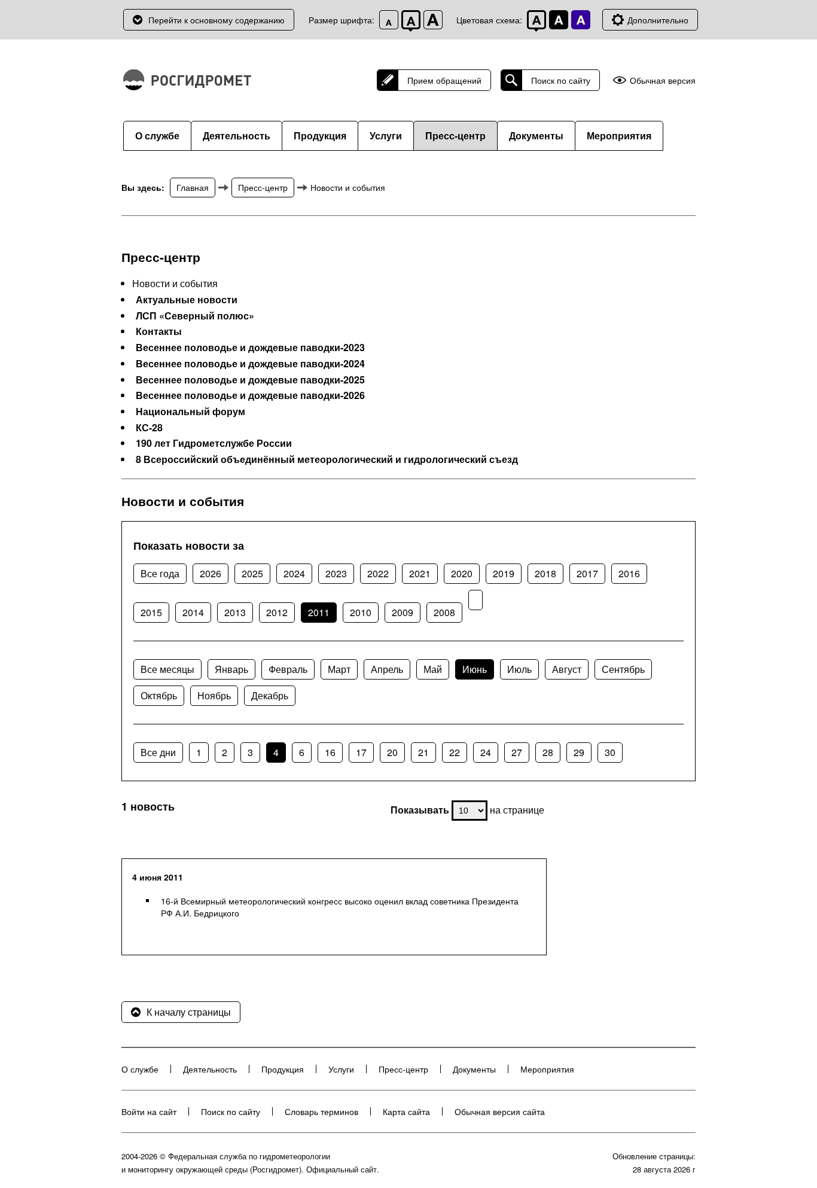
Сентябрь (623, 669)
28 (547, 752)
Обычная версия (663, 80)
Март (339, 669)
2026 (210, 573)
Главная (192, 187)
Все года (160, 573)
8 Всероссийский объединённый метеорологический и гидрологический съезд (327, 459)
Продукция (320, 135)
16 (330, 752)
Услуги (386, 135)
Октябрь (159, 695)
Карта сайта (406, 1111)
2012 (277, 612)
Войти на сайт (148, 1111)
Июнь (474, 669)
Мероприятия (619, 135)
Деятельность (236, 135)
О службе (157, 135)
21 (423, 752)
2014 (193, 612)
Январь (231, 669)
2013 (235, 612)
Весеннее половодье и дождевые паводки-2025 (250, 379)
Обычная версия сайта (500, 1111)
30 (610, 752)
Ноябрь (214, 695)
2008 (444, 612)
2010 (360, 612)
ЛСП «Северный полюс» (195, 315)
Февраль (288, 669)
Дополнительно (657, 20)
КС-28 (149, 427)
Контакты (159, 331)
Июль (519, 669)
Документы (536, 135)
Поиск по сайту (560, 80)
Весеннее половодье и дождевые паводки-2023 (250, 347)
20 (392, 752)
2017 (587, 573)
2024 (294, 573)
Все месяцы (167, 669)
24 (485, 752)
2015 (151, 612)
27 (516, 752)
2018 (545, 573)
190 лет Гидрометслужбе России (214, 443)
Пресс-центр (455, 135)
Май (432, 669)
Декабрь (269, 695)
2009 (402, 612)
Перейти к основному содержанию (216, 20)
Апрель (387, 669)
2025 (252, 573)
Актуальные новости (186, 299)
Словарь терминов (321, 1111)
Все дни (158, 752)
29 (579, 752)
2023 (336, 573)
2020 (461, 573)
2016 (629, 573)
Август (566, 669)
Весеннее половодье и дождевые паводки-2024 (250, 363)
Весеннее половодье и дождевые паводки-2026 (250, 395)
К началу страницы (189, 1012)
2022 (378, 573)
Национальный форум (190, 411)
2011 (319, 612)
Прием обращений (444, 80)
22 (454, 752)
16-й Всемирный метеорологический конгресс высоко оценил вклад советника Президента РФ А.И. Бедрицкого (340, 907)
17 (361, 752)
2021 (420, 573)
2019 (503, 573)
